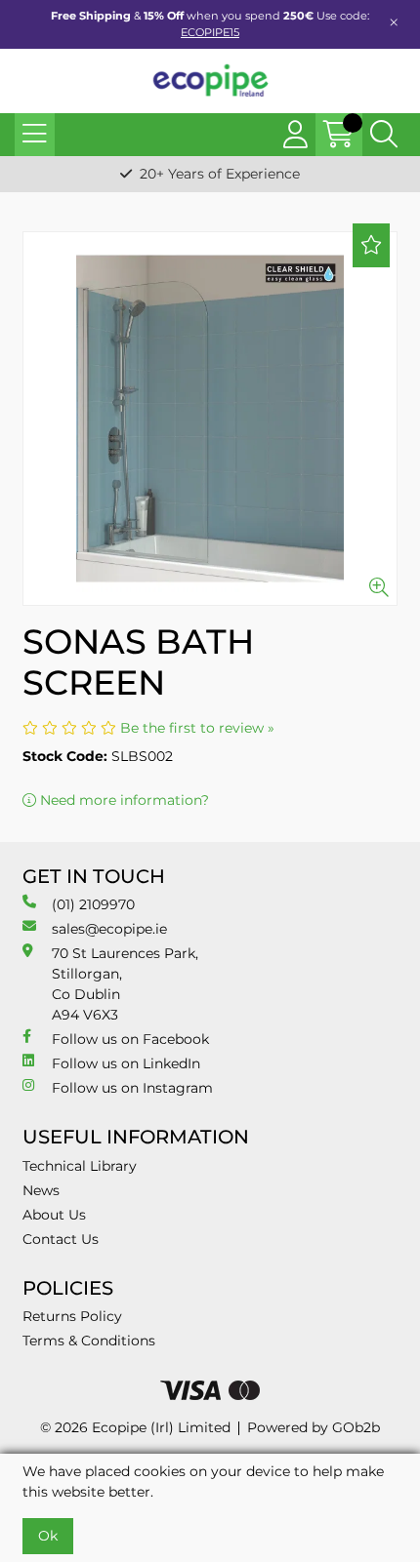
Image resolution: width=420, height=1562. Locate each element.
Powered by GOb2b (313, 1427)
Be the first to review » (197, 728)
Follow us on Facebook (130, 1039)
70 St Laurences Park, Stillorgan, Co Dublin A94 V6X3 (125, 983)
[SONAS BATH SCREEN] (210, 418)
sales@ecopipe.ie (109, 929)
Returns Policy (72, 1316)
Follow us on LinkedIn (126, 1063)
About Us (54, 1214)
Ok (48, 1535)
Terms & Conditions (88, 1340)
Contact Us (60, 1239)
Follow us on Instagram (132, 1088)
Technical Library (79, 1166)
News (41, 1190)
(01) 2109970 (93, 904)
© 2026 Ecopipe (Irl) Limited (135, 1427)
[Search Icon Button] (383, 134)
